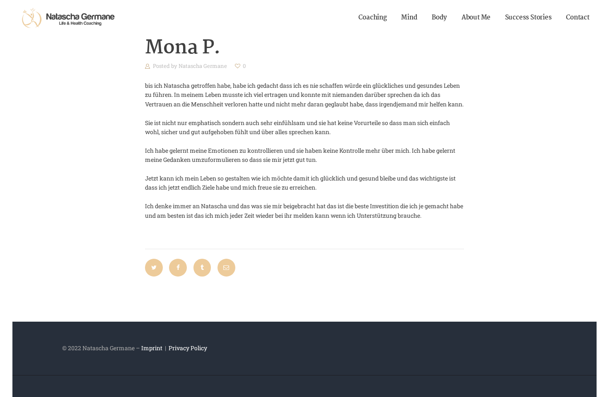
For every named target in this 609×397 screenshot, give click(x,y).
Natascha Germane (203, 66)
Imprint (151, 348)
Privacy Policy (188, 348)
